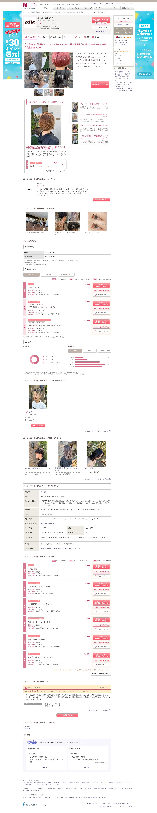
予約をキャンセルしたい (122, 86)
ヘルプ (132, 3)
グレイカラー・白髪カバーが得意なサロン (112, 782)
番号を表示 (44, 492)
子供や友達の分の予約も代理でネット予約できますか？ (123, 83)
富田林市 (70, 782)
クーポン (117, 58)
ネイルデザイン (119, 63)
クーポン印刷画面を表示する (101, 673)
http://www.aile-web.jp (47, 523)
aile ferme (27, 728)
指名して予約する (38, 425)
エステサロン (114, 8)
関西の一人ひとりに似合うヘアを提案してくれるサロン (62, 788)
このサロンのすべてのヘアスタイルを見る (98, 479)
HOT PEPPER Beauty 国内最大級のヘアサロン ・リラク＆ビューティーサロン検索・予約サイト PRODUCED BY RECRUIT (30, 6)
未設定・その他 (104, 351)
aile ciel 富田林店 (45, 18)
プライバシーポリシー (119, 806)
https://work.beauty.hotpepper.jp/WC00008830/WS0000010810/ (61, 548)
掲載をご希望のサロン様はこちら (123, 803)
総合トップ (26, 12)
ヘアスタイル (60, 8)
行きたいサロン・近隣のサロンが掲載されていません (123, 75)
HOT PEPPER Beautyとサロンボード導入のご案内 (95, 803)
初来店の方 (49, 275)
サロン (117, 53)
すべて (31, 275)
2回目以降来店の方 (66, 275)
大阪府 (64, 782)
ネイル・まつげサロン (73, 8)
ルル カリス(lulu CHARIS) (30, 797)
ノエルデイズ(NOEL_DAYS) (45, 797)
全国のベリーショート (29, 788)
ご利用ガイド (130, 806)
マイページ (123, 3)
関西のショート (42, 788)
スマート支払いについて (122, 72)
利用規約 (109, 806)
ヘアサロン (46, 8)
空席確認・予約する (101, 21)
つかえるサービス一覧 (121, 43)
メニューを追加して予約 (102, 290)
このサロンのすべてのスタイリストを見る (98, 431)
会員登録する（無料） (123, 24)
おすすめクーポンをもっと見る (57, 171)
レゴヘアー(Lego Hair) (102, 797)
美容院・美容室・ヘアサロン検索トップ (105, 3)
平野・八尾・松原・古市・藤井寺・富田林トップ (75, 12)
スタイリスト (119, 56)
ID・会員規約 (101, 806)
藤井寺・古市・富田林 (53, 782)
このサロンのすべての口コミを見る (100, 710)
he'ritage (27, 726)
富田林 (77, 782)
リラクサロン (100, 8)
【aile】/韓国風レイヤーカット (93, 468)
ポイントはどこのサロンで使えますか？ (123, 79)
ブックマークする (102, 27)
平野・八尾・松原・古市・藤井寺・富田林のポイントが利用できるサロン (99, 788)
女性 (75, 351)
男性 (89, 351)
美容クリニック (127, 8)
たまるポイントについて (122, 40)
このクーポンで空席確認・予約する (101, 285)
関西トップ (57, 12)
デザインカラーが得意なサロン (90, 782)
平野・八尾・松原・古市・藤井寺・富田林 (34, 782)
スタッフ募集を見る (102, 32)
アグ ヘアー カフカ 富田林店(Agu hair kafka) (65, 797)
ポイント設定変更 (120, 45)
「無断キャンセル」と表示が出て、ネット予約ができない (123, 89)
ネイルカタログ (87, 8)
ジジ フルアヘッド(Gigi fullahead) (86, 797)
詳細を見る (45, 767)
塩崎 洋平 (33, 412)
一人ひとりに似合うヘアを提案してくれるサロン (48, 784)
